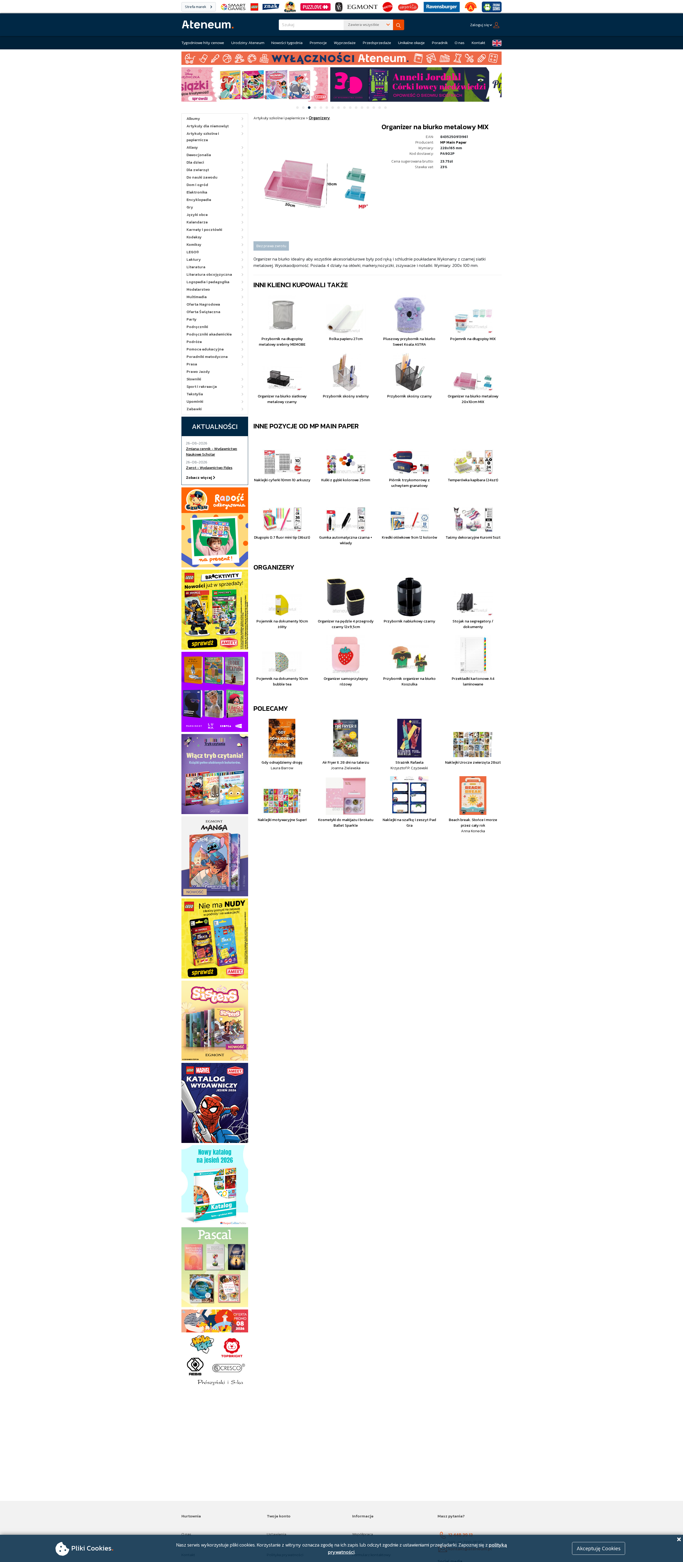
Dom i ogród (197, 185)
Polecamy (270, 708)
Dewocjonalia (198, 155)
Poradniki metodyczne (207, 357)
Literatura (195, 267)
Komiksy (193, 244)
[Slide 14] (373, 107)
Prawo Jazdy (198, 371)
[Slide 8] (338, 107)
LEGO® (192, 252)
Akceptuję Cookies (599, 1548)
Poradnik (440, 43)
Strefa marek (196, 7)
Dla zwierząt (197, 170)
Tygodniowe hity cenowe (202, 43)
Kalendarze (197, 222)
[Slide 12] (362, 107)
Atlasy (192, 147)
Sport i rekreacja (201, 386)
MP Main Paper (453, 142)
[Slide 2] (303, 107)
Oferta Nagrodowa (203, 304)
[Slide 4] (315, 107)
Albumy (193, 118)
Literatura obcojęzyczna (209, 274)
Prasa (191, 364)
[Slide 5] (321, 107)
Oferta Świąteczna (203, 312)
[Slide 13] (368, 107)
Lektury (193, 259)
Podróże (194, 342)
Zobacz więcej (199, 477)
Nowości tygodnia (287, 43)
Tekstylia (194, 394)
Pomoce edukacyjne (205, 349)
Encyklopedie (198, 200)
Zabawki (194, 409)
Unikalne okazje (411, 43)
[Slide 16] (385, 107)
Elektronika (196, 192)
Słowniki (193, 379)
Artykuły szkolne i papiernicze (202, 137)
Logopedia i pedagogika (207, 282)
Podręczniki (197, 327)
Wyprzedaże (345, 43)
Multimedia (196, 297)
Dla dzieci (195, 162)
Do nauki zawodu (201, 177)
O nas (459, 43)
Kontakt (478, 43)
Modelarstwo (198, 289)
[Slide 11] (356, 107)
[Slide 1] (297, 107)
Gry (189, 207)
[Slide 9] (344, 107)
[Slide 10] (350, 107)
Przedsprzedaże (377, 43)
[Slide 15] (379, 107)
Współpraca (362, 1534)
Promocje (318, 43)
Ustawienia (276, 1534)
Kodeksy (194, 237)
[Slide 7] (332, 107)
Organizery (274, 567)
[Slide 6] (326, 107)
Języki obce (197, 215)
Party (191, 319)
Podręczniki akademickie (209, 334)
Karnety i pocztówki (204, 229)
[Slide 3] (309, 107)
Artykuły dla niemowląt (207, 126)
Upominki (194, 401)
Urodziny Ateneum (247, 43)
